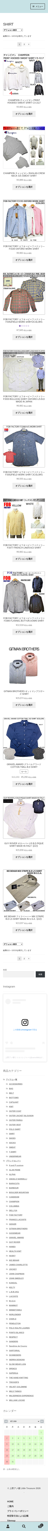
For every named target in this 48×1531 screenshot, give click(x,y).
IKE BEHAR (14, 1260)
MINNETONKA (15, 1310)
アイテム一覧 (18, 16)
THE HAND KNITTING (18, 1378)
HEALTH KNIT (15, 1251)
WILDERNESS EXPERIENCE (21, 1396)
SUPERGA (13, 1373)
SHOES (12, 1138)
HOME (10, 1501)
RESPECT (13, 1337)
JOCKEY (13, 1269)
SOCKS (12, 1143)
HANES (12, 1247)
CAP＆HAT (14, 1102)
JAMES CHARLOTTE (18, 1265)
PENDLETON (15, 1323)
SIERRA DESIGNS (17, 1360)
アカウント (8, 1526)
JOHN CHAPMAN (16, 1274)
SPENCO (13, 1369)
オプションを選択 (24, 114)
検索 (5, 970)
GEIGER (12, 1224)
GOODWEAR (14, 1233)
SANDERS (13, 1341)
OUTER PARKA (16, 1120)
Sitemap (11, 1521)
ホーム (6, 16)
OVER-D (12, 1319)
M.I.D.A (12, 1301)
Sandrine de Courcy (18, 1346)
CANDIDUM (14, 1197)
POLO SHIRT (15, 1129)
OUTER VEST (15, 1125)
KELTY (12, 1287)
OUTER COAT (15, 1111)
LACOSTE (13, 1296)
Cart (37, 1524)
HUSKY (12, 1256)
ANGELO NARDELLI (18, 1179)
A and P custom (16, 1165)
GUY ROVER (14, 1242)
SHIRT (12, 1134)
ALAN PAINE (14, 1170)
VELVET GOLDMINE (18, 1387)
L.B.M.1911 (14, 1292)
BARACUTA (14, 1183)
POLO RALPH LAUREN (19, 1328)
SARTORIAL (14, 1351)
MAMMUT (13, 1305)
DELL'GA (13, 1210)
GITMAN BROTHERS (18, 1229)
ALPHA (12, 1174)
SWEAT (12, 1147)
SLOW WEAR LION (17, 1364)
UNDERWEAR (15, 1156)
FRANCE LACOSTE (17, 1219)
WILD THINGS (15, 1391)
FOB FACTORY (15, 1215)
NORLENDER (15, 1314)
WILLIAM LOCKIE (17, 1400)
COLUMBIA (14, 1206)
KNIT (11, 1107)
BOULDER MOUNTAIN (19, 1192)
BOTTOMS (14, 1098)
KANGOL (13, 1283)
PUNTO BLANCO (16, 1332)
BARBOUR (14, 1188)
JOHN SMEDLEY (16, 1278)
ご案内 (10, 1506)
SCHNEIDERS (15, 1355)
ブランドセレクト (13, 1161)
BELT (11, 1093)
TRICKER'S (14, 1382)
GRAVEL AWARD (16, 1238)
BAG (11, 1088)
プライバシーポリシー (18, 1511)
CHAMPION (14, 1201)
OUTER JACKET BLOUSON (21, 1116)
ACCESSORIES (15, 1084)
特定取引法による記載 (18, 1516)
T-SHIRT (12, 1152)
